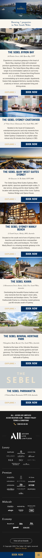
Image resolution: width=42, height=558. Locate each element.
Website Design (21, 548)
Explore (9, 92)
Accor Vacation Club (14, 418)
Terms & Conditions (21, 421)
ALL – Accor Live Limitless (21, 415)
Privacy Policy (30, 418)
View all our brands (21, 541)
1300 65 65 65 (22, 424)
